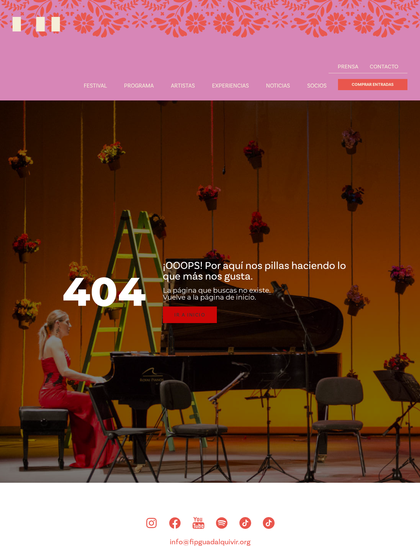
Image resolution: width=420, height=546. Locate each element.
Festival (95, 85)
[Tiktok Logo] (245, 523)
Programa (139, 85)
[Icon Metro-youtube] (198, 523)
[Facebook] (175, 523)
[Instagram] (151, 523)
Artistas (183, 85)
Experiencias (230, 85)
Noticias (278, 85)
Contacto (384, 66)
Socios (317, 85)
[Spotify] (221, 523)
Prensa (348, 66)
